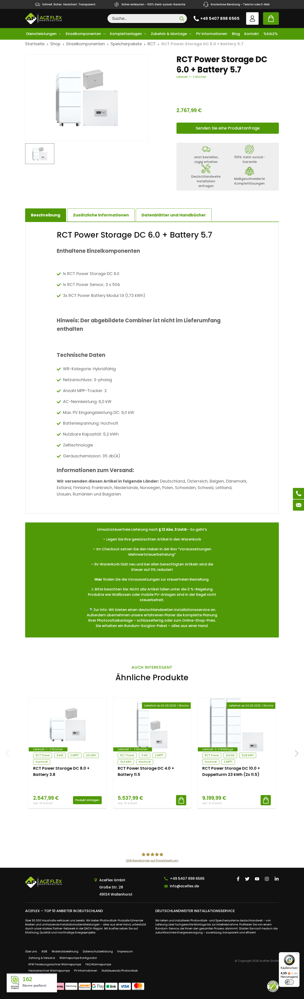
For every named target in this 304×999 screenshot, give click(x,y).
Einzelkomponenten (83, 33)
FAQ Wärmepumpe (98, 964)
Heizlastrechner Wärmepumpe (49, 970)
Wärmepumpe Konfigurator (78, 958)
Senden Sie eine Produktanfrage (228, 128)
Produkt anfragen (87, 800)
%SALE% (270, 33)
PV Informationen (211, 33)
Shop (55, 44)
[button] (296, 753)
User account (252, 18)
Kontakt (251, 33)
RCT (152, 44)
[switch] (289, 982)
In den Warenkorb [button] (181, 800)
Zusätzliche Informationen (101, 215)
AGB (44, 951)
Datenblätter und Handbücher (174, 215)
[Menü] (297, 955)
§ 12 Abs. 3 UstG (173, 529)
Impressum (125, 951)
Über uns (31, 951)
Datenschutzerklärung (98, 951)
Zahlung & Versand (41, 958)
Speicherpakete (126, 44)
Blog (236, 33)
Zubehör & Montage (169, 33)
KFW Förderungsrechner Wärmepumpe (54, 964)
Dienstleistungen (41, 33)
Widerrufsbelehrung (65, 951)
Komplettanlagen (126, 33)
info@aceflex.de (184, 886)
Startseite (35, 44)
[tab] (101, 215)
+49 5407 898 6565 (219, 18)
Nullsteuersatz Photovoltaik (120, 970)
